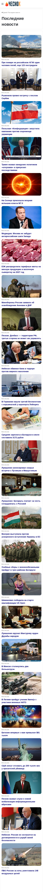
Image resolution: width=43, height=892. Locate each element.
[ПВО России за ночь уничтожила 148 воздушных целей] (21, 854)
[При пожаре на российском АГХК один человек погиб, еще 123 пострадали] (21, 46)
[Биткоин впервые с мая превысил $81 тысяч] (21, 716)
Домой (5, 12)
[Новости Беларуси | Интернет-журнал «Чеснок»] (13, 3)
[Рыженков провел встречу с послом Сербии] (21, 79)
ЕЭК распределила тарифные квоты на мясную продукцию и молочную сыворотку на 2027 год (21, 269)
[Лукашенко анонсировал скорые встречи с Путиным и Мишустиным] (21, 451)
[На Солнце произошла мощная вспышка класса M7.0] (21, 184)
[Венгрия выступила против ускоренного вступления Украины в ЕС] (21, 518)
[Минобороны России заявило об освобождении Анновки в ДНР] (21, 286)
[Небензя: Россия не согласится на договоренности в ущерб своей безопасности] (21, 818)
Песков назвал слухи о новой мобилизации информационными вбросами (18, 802)
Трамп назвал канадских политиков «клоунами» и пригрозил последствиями (19, 167)
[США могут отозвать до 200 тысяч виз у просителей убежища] (21, 749)
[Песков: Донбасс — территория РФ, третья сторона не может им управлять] (21, 319)
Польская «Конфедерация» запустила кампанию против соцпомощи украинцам (20, 131)
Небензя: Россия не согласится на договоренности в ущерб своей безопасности (19, 838)
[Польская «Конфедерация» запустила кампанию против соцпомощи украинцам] (21, 112)
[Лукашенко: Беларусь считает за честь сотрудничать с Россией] (21, 484)
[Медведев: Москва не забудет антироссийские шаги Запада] (21, 217)
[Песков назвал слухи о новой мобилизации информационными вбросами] (21, 782)
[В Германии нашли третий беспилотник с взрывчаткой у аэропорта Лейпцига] (21, 385)
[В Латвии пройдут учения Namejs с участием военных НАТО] (21, 683)
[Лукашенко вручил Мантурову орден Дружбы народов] (21, 617)
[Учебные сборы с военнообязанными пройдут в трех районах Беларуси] (21, 551)
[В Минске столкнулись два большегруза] (21, 650)
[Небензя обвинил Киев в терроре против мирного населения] (21, 352)
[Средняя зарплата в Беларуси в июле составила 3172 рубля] (21, 418)
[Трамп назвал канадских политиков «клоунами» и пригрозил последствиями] (21, 148)
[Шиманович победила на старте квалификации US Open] (21, 584)
